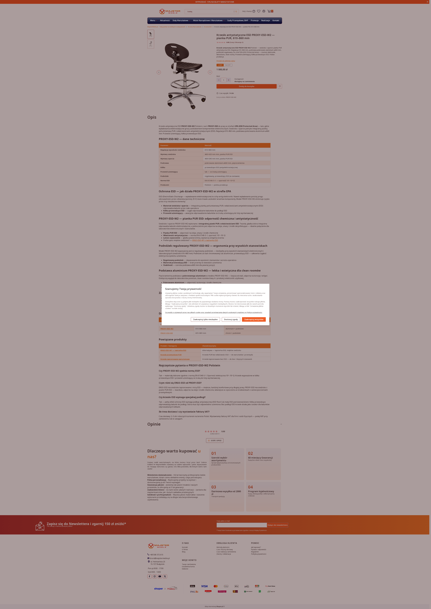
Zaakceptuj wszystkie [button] (253, 319)
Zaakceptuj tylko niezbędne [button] (205, 319)
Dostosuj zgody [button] (231, 319)
